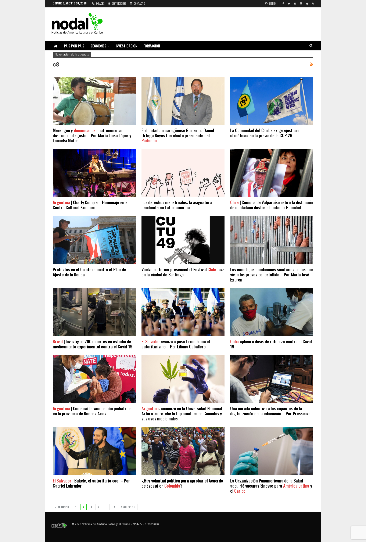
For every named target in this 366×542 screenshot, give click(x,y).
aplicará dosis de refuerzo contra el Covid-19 (271, 344)
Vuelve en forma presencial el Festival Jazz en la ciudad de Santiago (182, 272)
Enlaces (100, 3)
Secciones (98, 46)
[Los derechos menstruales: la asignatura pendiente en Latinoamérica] (183, 173)
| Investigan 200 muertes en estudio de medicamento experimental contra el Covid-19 (92, 344)
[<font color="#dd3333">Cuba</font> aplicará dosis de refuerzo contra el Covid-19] (271, 312)
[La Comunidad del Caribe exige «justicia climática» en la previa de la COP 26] (271, 101)
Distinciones (119, 3)
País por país (74, 46)
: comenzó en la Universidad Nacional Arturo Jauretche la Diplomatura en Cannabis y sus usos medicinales (181, 413)
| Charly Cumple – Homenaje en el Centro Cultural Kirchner (91, 205)
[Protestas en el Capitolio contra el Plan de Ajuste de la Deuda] (94, 240)
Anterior (63, 507)
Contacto (139, 3)
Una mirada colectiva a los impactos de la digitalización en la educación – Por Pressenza (270, 411)
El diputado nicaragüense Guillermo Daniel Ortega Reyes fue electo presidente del (177, 135)
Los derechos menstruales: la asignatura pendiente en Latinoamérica (176, 205)
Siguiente (127, 507)
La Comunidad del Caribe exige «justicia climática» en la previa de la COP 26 (264, 133)
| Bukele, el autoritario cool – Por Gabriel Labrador (91, 483)
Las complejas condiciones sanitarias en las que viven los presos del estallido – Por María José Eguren (271, 274)
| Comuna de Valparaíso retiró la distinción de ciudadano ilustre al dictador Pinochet (271, 205)
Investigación (126, 46)
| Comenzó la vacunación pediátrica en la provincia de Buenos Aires (92, 411)
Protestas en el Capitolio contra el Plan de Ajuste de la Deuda (89, 272)
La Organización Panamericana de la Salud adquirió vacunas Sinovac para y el (271, 485)
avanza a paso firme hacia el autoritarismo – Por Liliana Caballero (175, 344)
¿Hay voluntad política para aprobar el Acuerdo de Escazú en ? (182, 483)
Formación (151, 46)
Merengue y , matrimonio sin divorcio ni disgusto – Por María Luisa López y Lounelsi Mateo (92, 135)
